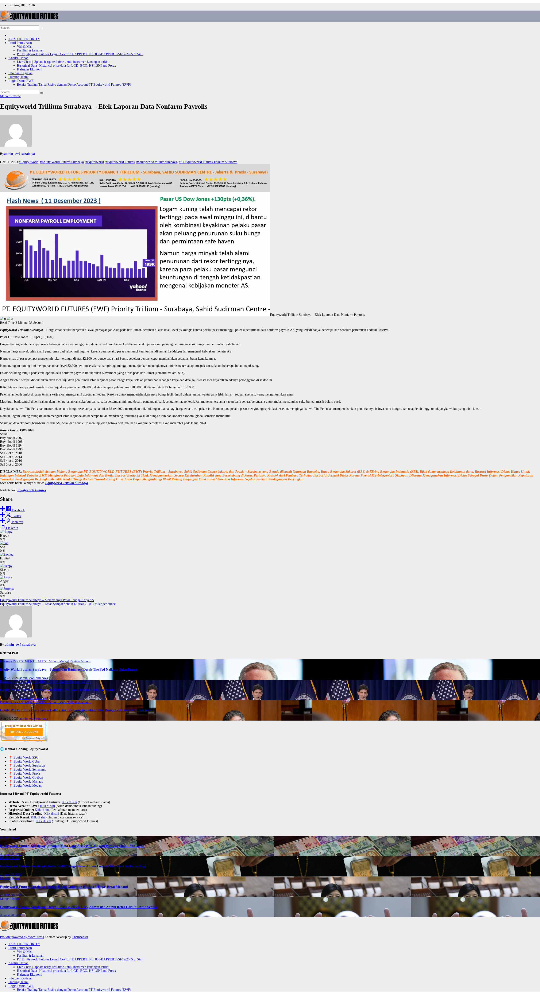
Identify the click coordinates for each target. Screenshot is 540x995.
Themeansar (80, 937)
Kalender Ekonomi (29, 69)
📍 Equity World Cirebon (25, 777)
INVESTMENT (24, 661)
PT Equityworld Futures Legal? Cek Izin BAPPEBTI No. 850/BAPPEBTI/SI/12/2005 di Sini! (80, 54)
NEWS (85, 661)
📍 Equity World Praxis (24, 773)
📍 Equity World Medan (25, 785)
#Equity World (28, 162)
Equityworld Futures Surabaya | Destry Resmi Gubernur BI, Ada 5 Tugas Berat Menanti (64, 886)
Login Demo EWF (21, 80)
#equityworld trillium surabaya (156, 162)
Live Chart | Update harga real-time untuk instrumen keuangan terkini (63, 61)
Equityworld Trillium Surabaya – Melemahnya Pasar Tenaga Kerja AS (47, 600)
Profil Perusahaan (20, 43)
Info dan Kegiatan (20, 73)
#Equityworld (94, 162)
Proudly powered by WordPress (21, 937)
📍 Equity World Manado (25, 781)
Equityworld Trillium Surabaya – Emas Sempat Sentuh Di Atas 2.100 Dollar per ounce (58, 604)
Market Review (10, 96)
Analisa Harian (18, 58)
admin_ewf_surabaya (19, 153)
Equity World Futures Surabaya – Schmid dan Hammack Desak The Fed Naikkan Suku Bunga (68, 669)
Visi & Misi (24, 46)
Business (6, 661)
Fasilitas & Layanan (30, 50)
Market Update (10, 837)
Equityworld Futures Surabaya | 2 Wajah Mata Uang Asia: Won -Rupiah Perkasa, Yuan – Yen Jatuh (72, 846)
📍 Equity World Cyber (24, 761)
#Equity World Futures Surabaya (62, 162)
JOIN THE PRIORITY (24, 39)
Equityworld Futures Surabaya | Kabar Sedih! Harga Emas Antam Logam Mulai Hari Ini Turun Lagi (73, 866)
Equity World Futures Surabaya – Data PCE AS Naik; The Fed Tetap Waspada (57, 690)
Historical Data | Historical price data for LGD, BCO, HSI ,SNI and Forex (66, 65)
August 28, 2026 (11, 854)
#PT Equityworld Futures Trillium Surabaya (208, 162)
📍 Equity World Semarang (27, 769)
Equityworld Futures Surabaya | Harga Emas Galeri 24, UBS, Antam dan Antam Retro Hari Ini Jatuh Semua (78, 907)
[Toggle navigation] (1, 24)
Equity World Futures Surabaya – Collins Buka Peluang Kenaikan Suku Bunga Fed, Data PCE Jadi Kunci (77, 710)
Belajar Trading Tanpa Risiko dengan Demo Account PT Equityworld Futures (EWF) (74, 84)
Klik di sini (69, 802)
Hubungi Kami (18, 77)
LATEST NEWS (47, 661)
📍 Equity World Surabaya (26, 765)
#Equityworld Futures (120, 162)
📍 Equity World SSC (23, 757)
